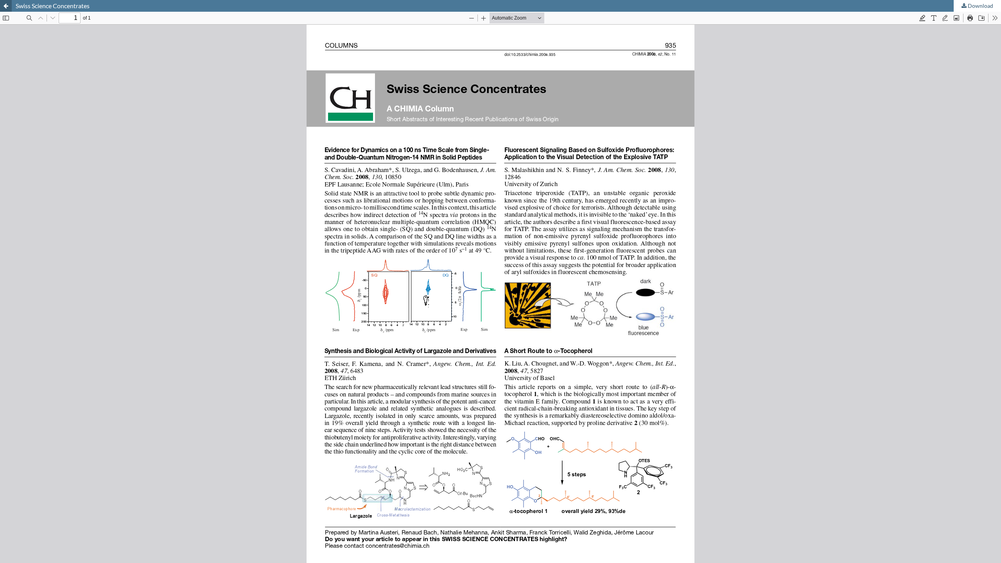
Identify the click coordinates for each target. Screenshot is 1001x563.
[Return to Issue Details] (6, 6)
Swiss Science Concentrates (53, 5)
